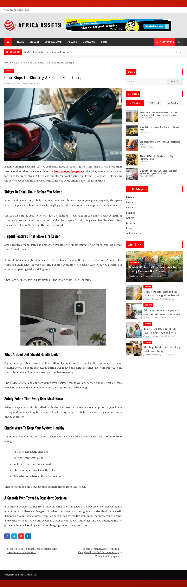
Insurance (89, 42)
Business (9, 71)
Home (20, 42)
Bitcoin (34, 42)
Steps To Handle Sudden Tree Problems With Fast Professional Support (32, 550)
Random (175, 103)
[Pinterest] (21, 536)
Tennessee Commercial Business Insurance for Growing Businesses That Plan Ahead (152, 269)
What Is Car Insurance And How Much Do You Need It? (159, 128)
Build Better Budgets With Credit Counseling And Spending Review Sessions (160, 332)
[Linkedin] (28, 536)
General (130, 218)
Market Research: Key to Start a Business (46, 52)
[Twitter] (14, 536)
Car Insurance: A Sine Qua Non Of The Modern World (160, 143)
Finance (72, 42)
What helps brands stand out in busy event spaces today (161, 349)
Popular (136, 103)
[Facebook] (7, 536)
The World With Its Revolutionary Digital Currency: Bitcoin (158, 157)
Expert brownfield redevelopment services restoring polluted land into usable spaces (158, 114)
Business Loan (53, 42)
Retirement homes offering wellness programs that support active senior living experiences (161, 313)
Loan (104, 42)
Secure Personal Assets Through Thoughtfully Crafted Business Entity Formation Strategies (98, 552)
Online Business (135, 233)
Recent (155, 103)
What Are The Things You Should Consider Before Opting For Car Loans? (158, 172)
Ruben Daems (13, 83)
